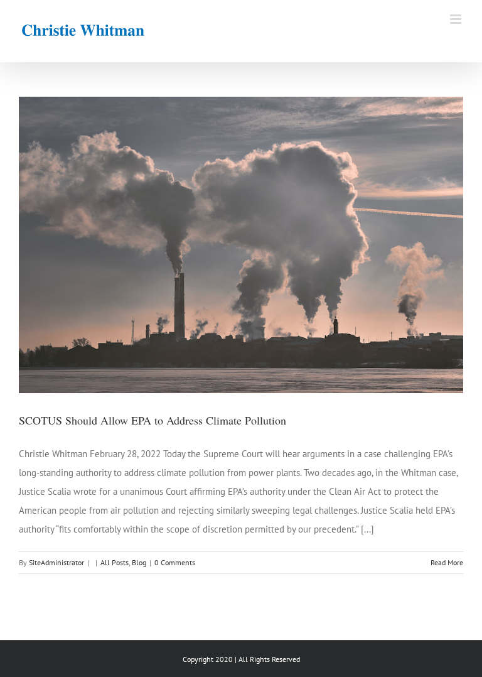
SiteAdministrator (56, 562)
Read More (447, 562)
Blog (139, 562)
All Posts (114, 562)
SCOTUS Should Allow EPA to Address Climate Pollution (152, 420)
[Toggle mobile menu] (456, 19)
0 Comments (174, 562)
